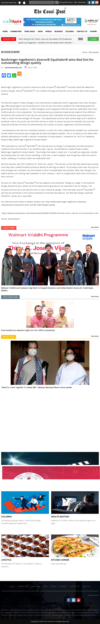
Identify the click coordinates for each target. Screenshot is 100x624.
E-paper (93, 31)
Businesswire (94, 52)
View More (95, 227)
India (40, 31)
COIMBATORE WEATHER (50, 408)
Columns (69, 31)
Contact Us (82, 31)
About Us (86, 586)
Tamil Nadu (29, 31)
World (48, 31)
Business (59, 31)
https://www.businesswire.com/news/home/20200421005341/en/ (31, 213)
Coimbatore (15, 31)
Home (5, 31)
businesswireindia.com (13, 67)
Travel (93, 39)
